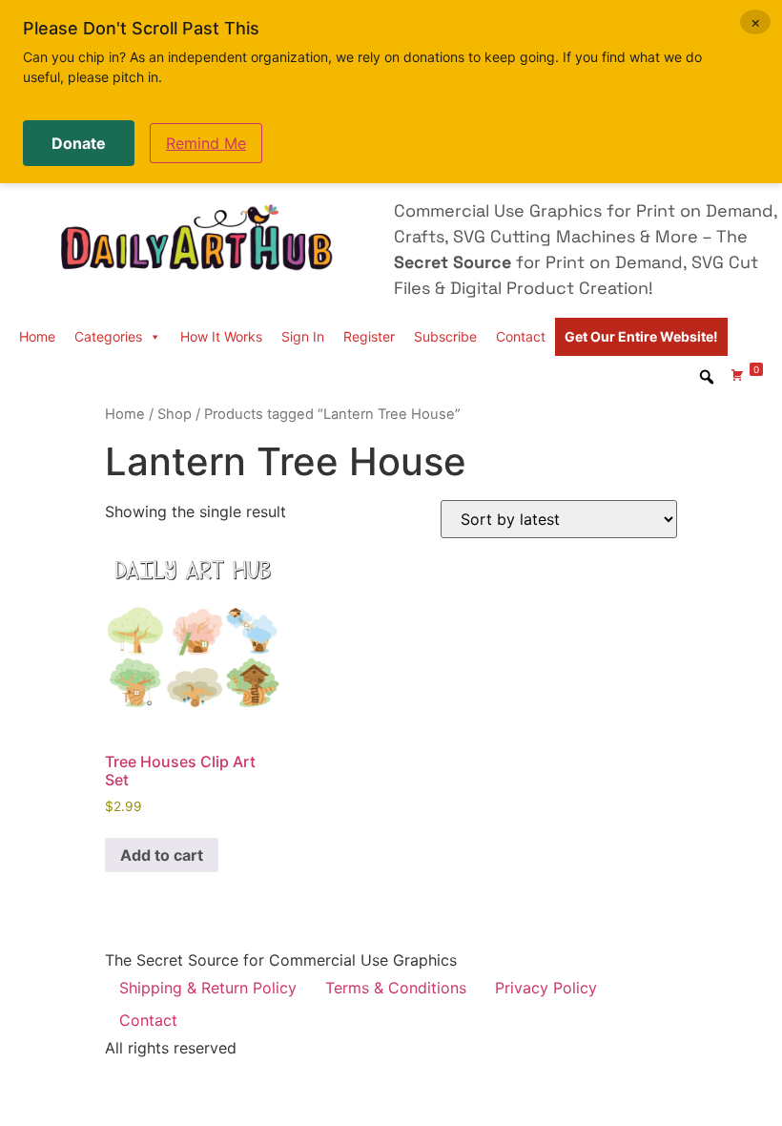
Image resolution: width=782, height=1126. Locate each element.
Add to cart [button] (161, 855)
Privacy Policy (546, 987)
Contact (520, 336)
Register (369, 336)
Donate (78, 143)
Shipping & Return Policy (208, 987)
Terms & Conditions (395, 987)
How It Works (221, 336)
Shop (174, 414)
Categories (108, 336)
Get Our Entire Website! (641, 336)
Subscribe (445, 336)
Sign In (302, 336)
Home (37, 336)
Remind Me (206, 143)
